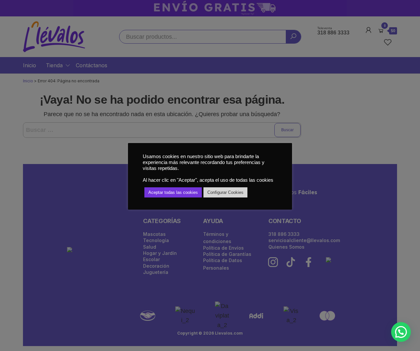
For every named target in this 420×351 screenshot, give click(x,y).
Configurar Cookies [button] (225, 192)
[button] (401, 332)
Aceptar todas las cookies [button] (173, 192)
